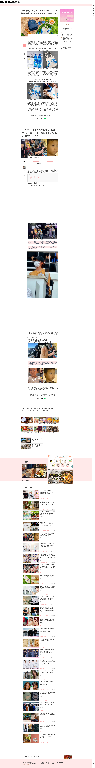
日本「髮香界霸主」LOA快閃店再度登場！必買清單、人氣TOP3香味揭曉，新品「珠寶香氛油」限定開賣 (47, 620)
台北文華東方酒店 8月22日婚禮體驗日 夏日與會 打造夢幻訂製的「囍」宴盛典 (37, 445)
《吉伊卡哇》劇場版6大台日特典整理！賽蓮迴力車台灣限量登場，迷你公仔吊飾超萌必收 (47, 513)
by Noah (41, 516)
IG (44, 239)
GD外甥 (40, 395)
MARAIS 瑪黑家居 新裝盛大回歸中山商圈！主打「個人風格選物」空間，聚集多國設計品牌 (47, 598)
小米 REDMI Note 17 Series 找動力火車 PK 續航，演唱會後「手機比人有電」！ (47, 683)
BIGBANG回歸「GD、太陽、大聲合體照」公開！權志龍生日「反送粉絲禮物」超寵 (67, 38)
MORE (73, 471)
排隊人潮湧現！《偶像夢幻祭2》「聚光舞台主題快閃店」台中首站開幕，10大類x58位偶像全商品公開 (47, 556)
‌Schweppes (41, 115)
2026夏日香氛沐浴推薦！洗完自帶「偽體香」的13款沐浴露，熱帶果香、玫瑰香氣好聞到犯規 (47, 503)
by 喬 (41, 537)
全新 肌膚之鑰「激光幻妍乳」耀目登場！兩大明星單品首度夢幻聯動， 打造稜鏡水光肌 (47, 545)
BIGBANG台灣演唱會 (51, 395)
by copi (41, 505)
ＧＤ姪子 (45, 395)
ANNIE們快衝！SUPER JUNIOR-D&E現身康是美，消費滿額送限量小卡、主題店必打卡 (47, 662)
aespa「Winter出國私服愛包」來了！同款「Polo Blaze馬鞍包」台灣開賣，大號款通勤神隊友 (47, 725)
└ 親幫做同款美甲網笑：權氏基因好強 (36, 180)
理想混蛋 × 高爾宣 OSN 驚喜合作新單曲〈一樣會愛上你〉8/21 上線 (47, 704)
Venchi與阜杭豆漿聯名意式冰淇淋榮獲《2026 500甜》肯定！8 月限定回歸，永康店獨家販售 (47, 641)
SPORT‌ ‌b (46, 115)
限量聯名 (50, 115)
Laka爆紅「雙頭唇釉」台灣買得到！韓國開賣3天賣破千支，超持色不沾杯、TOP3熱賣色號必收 (47, 566)
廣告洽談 (42, 763)
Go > (63, 17)
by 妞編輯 (41, 707)
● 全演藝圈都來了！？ (33, 176)
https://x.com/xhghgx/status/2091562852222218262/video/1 (43, 330)
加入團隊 (52, 762)
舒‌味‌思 (36, 115)
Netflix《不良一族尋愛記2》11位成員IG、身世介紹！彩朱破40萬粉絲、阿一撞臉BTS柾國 (67, 34)
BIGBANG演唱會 (36, 394)
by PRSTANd (42, 560)
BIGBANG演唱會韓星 (34, 395)
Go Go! (69, 762)
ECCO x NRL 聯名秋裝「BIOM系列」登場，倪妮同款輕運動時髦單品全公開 (47, 736)
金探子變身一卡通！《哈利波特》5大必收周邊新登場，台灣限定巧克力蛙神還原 (67, 47)
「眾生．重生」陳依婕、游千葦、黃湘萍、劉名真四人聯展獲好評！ (38, 410)
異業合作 (52, 763)
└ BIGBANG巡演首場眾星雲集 (35, 177)
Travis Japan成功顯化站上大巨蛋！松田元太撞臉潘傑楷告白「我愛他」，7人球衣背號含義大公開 (47, 609)
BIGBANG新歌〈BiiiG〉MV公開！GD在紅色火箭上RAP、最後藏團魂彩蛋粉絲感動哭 (67, 29)
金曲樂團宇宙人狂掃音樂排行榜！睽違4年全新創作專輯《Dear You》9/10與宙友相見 (47, 630)
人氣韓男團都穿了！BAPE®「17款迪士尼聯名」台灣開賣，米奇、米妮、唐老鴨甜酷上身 (47, 492)
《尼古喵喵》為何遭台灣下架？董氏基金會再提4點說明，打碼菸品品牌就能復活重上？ (47, 694)
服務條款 (47, 762)
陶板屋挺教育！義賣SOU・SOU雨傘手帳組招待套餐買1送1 (47, 576)
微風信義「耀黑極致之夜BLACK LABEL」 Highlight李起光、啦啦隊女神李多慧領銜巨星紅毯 (47, 651)
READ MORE (48, 747)
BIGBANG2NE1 (52, 394)
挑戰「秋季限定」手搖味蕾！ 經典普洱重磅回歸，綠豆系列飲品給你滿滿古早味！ (41, 408)
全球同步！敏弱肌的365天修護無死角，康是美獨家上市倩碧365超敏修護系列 (47, 588)
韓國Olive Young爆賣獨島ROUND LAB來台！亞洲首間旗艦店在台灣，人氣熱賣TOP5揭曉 (67, 42)
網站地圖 (47, 763)
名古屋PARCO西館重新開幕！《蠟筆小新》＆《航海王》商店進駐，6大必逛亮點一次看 (47, 524)
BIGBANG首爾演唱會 (44, 394)
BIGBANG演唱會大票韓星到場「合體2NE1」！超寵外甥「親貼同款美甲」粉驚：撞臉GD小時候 (47, 535)
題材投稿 (42, 762)
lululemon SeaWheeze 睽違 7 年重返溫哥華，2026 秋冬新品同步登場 (47, 715)
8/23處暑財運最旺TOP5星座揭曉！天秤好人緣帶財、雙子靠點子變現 (47, 672)
